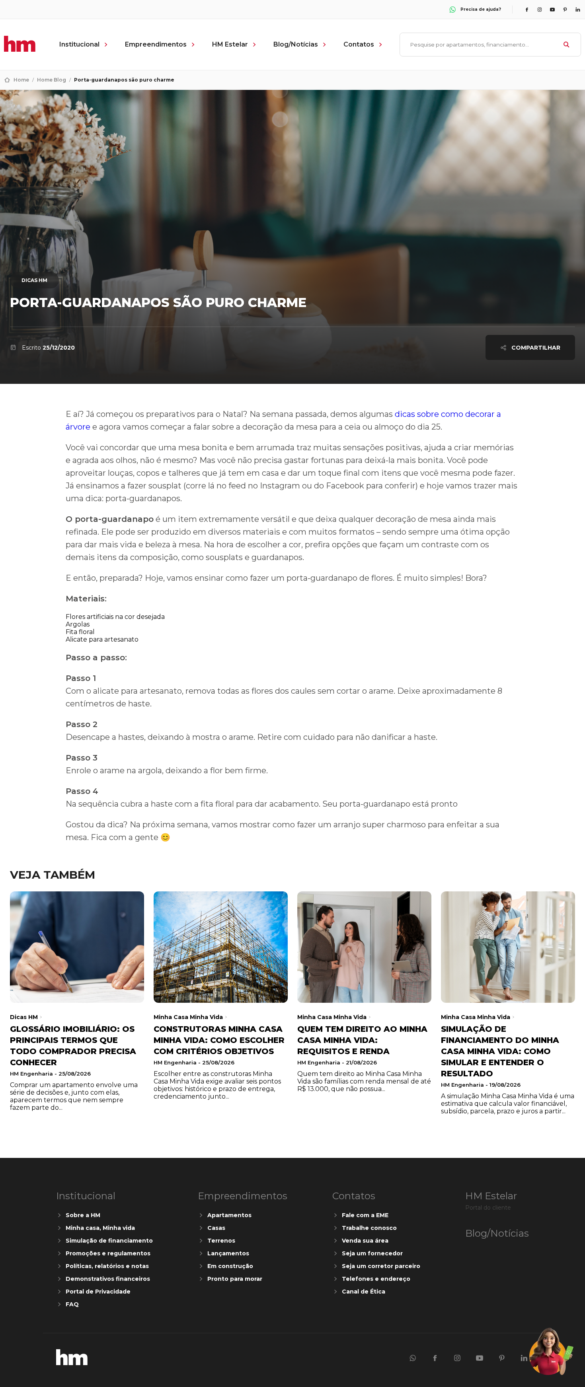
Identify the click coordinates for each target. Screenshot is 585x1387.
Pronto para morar (234, 1278)
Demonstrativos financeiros (108, 1278)
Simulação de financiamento (109, 1240)
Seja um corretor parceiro (381, 1266)
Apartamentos (229, 1215)
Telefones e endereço (376, 1278)
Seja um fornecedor (372, 1253)
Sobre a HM (83, 1215)
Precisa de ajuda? (480, 9)
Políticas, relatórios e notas (107, 1266)
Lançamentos (228, 1253)
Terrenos (221, 1240)
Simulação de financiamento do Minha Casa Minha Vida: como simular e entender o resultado (500, 1051)
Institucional (79, 44)
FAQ (72, 1304)
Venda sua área (365, 1240)
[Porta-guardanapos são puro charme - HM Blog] (72, 1363)
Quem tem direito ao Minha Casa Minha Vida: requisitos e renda (362, 1040)
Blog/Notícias (295, 44)
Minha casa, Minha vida (100, 1227)
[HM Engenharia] (19, 49)
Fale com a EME (365, 1215)
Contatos (358, 44)
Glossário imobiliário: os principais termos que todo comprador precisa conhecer (73, 1045)
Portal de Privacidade (98, 1291)
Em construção (230, 1266)
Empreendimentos (156, 44)
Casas (216, 1227)
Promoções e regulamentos (108, 1253)
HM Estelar (230, 44)
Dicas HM (34, 280)
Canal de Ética (363, 1291)
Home (21, 80)
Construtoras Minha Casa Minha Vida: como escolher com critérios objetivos (219, 1040)
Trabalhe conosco (369, 1227)
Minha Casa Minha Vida (188, 1017)
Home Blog (51, 80)
